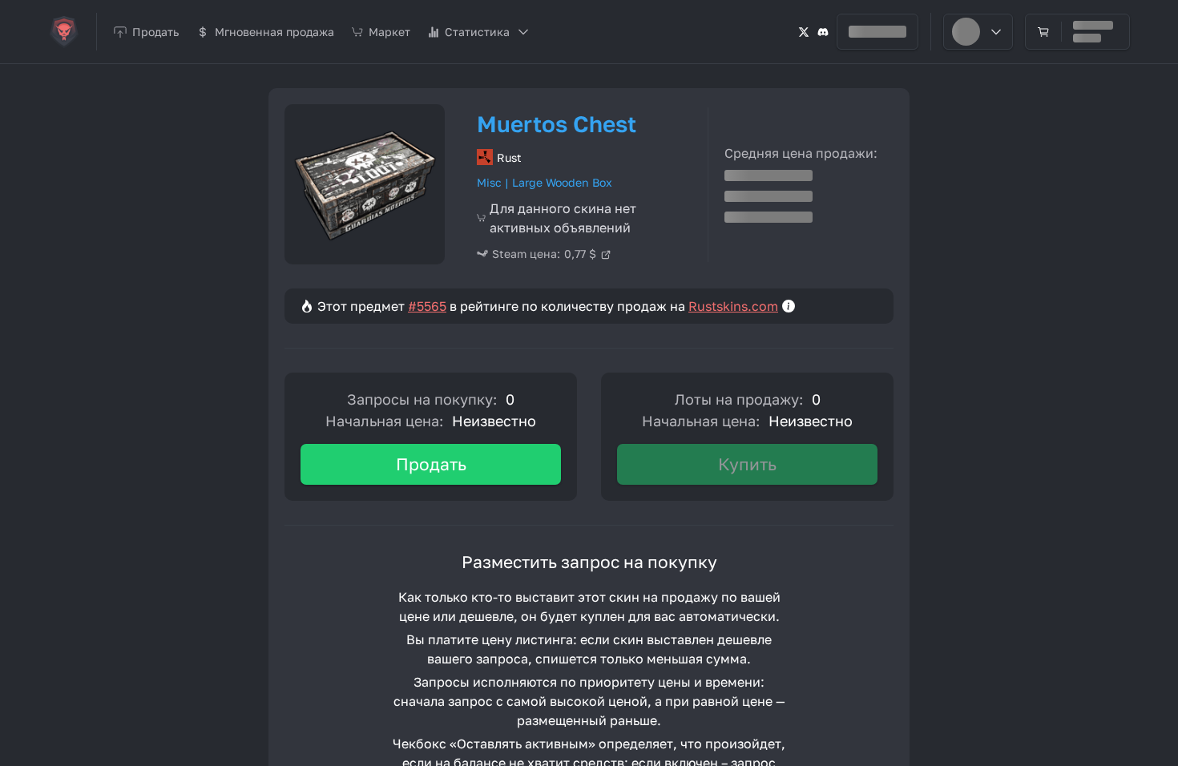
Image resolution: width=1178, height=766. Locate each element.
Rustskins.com (733, 306)
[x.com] (803, 32)
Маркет (389, 31)
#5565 (427, 306)
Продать (431, 464)
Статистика (477, 31)
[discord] (823, 32)
